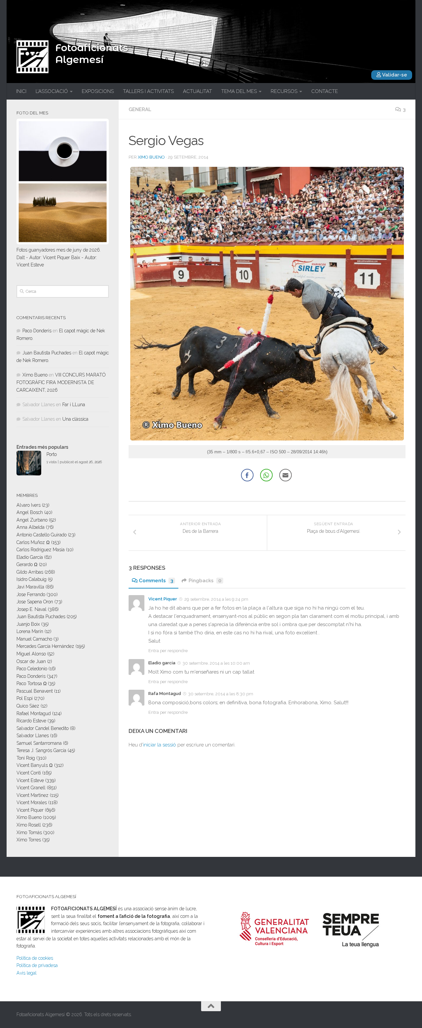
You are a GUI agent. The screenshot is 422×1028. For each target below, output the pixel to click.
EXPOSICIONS (98, 91)
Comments (156, 581)
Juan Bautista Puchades (46, 352)
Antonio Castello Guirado (41, 534)
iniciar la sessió (159, 745)
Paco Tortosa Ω (31, 683)
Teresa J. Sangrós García (41, 750)
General (140, 109)
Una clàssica (75, 419)
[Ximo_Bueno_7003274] (267, 438)
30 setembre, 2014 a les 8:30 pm (220, 693)
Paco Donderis (36, 330)
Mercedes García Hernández (45, 646)
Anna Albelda (30, 527)
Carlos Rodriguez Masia (40, 549)
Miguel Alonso (31, 653)
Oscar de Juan (31, 661)
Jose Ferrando (30, 594)
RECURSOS (284, 91)
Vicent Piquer (162, 598)
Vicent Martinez (32, 795)
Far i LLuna (73, 404)
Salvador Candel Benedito (42, 728)
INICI (21, 91)
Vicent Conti (28, 772)
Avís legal (26, 973)
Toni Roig (25, 758)
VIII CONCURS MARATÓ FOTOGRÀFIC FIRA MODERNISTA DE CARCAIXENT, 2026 (61, 382)
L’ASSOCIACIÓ (52, 91)
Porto (51, 454)
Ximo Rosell (28, 825)
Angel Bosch (29, 512)
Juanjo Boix (28, 624)
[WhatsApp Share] (266, 475)
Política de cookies (34, 958)
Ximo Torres (28, 839)
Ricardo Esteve (31, 720)
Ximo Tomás (29, 832)
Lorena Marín (29, 631)
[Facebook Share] (247, 475)
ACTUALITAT (197, 91)
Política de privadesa (37, 965)
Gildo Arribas (29, 572)
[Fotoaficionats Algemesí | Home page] (32, 56)
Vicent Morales (31, 802)
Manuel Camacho (34, 639)
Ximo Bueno (151, 157)
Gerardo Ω (27, 564)
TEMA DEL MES (239, 91)
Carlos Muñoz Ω (33, 542)
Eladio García (29, 557)
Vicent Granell (30, 787)
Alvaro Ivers (28, 505)
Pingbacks (205, 581)
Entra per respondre (168, 650)
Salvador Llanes (32, 735)
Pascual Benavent (34, 691)
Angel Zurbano (31, 520)
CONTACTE (324, 91)
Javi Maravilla (30, 587)
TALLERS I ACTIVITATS (148, 91)
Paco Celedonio (31, 668)
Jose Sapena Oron (34, 601)
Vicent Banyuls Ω (34, 765)
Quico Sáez (27, 706)
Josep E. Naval (31, 609)
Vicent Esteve (30, 780)
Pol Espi (24, 698)
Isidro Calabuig (31, 579)
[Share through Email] (285, 475)
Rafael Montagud (33, 713)
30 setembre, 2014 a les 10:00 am (216, 663)
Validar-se (394, 75)
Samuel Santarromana (39, 743)
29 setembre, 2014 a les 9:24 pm (216, 599)
